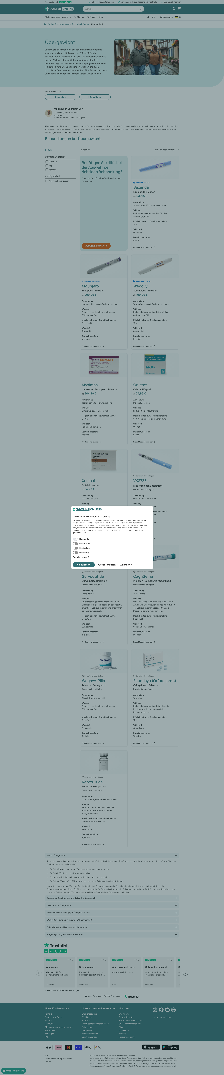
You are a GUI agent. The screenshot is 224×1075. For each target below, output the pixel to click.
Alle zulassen (83, 564)
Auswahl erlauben (107, 564)
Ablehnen (125, 564)
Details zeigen (80, 557)
